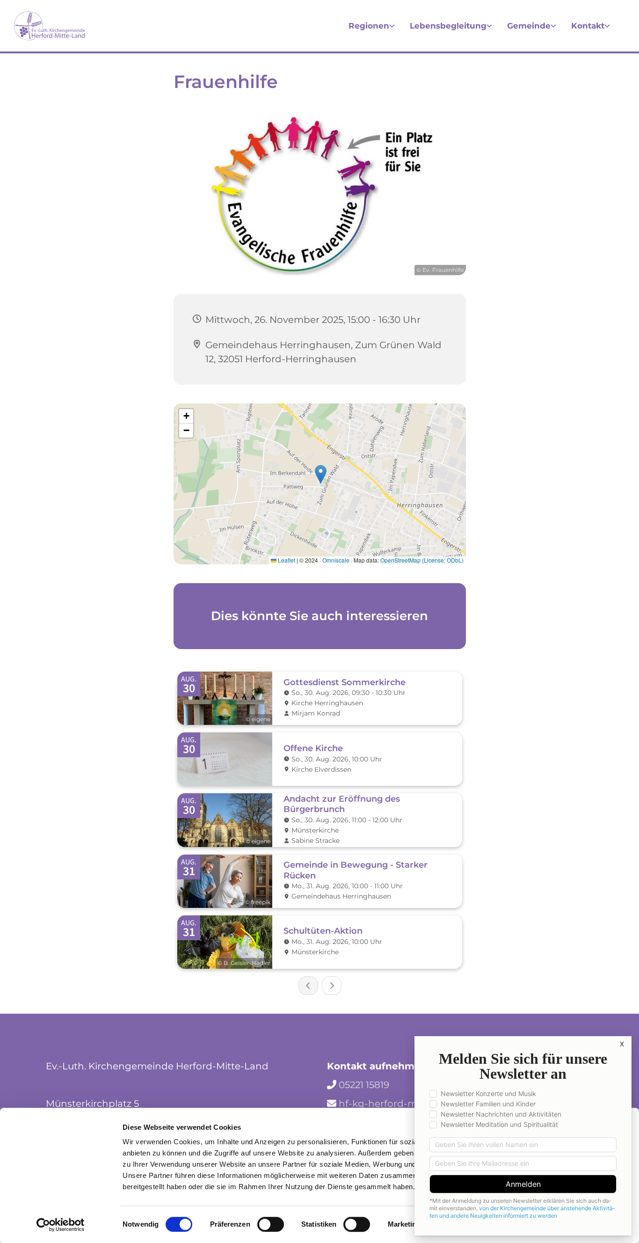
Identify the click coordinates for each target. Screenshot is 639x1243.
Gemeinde (529, 25)
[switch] (270, 1224)
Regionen (369, 25)
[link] (371, 26)
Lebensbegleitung (448, 25)
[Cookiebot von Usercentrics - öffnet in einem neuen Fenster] (61, 1225)
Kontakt (587, 25)
